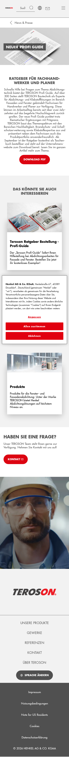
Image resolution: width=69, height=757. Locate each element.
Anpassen (34, 317)
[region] (34, 309)
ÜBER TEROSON (34, 662)
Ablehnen (34, 336)
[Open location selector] (40, 8)
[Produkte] (34, 378)
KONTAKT (34, 652)
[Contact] (47, 8)
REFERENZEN (34, 643)
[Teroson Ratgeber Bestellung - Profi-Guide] (34, 234)
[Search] (32, 8)
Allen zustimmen (34, 326)
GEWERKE (34, 633)
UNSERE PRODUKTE (34, 623)
